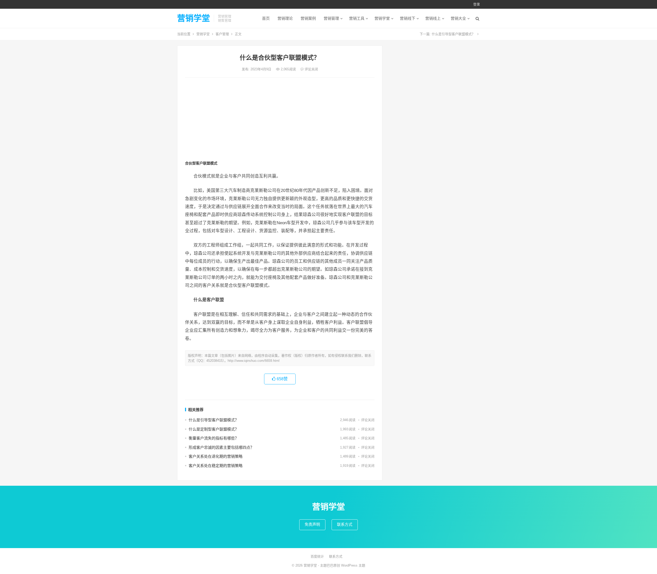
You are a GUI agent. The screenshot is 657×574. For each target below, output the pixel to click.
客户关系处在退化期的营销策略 (216, 456)
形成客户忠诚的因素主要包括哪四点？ (221, 447)
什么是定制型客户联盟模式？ (214, 429)
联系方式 (344, 524)
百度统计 (317, 556)
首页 (266, 18)
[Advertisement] (279, 120)
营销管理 (331, 18)
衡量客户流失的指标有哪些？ (214, 438)
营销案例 (308, 18)
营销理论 (285, 18)
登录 (476, 4)
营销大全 (458, 18)
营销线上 (433, 18)
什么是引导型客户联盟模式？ (453, 34)
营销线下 (407, 18)
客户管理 (222, 34)
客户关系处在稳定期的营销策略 (216, 465)
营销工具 (356, 18)
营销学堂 (193, 18)
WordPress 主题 (353, 565)
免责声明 (312, 524)
